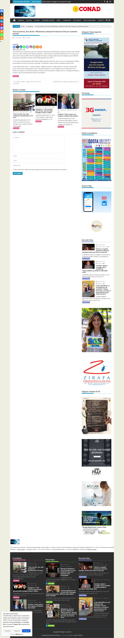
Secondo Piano (86, 258)
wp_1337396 (27, 37)
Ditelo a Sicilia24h (89, 20)
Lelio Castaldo (65, 566)
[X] (17, 46)
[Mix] (1, 31)
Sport (59, 20)
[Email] (34, 46)
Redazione (26, 112)
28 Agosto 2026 (18, 112)
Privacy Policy (21, 549)
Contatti (101, 20)
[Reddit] (1, 18)
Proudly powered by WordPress (50, 635)
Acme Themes (78, 635)
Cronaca (21, 20)
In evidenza (15, 76)
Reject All (17, 631)
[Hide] (0, 41)
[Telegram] (27, 46)
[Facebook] (14, 46)
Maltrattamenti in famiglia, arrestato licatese (65, 81)
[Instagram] (30, 46)
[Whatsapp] (24, 46)
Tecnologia (67, 20)
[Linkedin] (20, 46)
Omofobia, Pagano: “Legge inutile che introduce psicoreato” (27, 82)
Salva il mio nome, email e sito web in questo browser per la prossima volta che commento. (40, 169)
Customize (7, 631)
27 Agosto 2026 (63, 110)
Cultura (37, 20)
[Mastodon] (1, 28)
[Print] (37, 46)
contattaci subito (91, 549)
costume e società (48, 20)
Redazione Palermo (73, 110)
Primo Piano (51, 583)
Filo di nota (77, 20)
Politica (29, 20)
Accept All (26, 631)
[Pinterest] (1, 24)
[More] (40, 46)
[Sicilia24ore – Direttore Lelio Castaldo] (14, 20)
